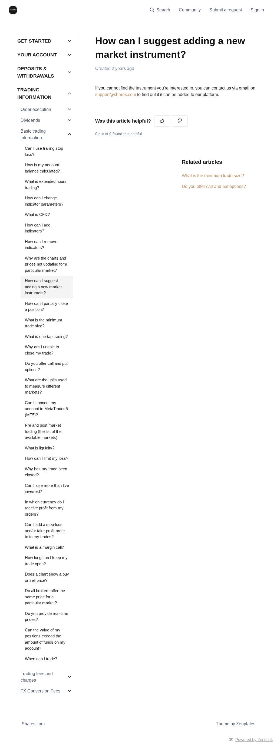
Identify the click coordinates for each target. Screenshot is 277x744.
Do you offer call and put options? (214, 186)
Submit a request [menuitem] (225, 10)
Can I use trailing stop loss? (44, 151)
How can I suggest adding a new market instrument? (43, 286)
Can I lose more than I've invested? (47, 488)
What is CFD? (37, 214)
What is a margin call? (44, 547)
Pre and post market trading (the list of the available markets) (43, 431)
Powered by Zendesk (254, 739)
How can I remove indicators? (41, 244)
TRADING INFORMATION (34, 93)
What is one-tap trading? (46, 336)
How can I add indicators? (37, 228)
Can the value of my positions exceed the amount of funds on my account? (45, 639)
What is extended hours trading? (46, 184)
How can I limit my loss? (46, 458)
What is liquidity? (39, 448)
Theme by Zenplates (235, 723)
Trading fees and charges (37, 676)
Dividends (30, 120)
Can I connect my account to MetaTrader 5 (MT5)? (46, 408)
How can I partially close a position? (46, 306)
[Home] (13, 10)
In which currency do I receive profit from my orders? (44, 508)
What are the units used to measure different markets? (46, 386)
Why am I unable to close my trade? (42, 349)
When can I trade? (41, 658)
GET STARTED (34, 41)
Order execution (36, 109)
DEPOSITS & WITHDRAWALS (35, 72)
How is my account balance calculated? (42, 167)
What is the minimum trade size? (213, 175)
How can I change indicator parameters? (44, 201)
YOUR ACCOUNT (37, 55)
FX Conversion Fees (40, 691)
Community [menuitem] (190, 10)
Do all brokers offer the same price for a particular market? (45, 596)
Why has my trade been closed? (46, 472)
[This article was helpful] (162, 121)
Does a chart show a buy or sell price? (47, 577)
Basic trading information (33, 134)
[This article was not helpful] (180, 121)
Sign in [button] (257, 10)
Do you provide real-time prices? (46, 616)
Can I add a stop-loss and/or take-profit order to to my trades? (45, 530)
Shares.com (33, 723)
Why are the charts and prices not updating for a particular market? (46, 264)
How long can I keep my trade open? (46, 560)
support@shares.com (115, 94)
